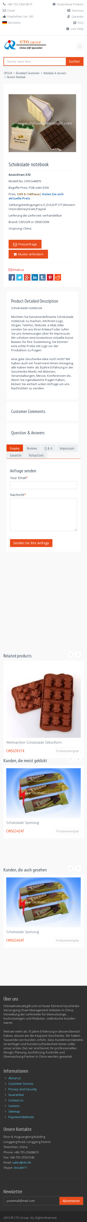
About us (14, 1078)
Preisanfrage (27, 244)
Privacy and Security (22, 1089)
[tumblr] (42, 277)
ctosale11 (20, 1167)
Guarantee (16, 1095)
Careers (14, 1106)
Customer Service (20, 1083)
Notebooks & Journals (54, 73)
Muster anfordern (30, 254)
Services (78, 10)
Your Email (19, 478)
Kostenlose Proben (70, 4)
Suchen (74, 61)
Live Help (77, 29)
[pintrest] (50, 277)
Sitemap (14, 1111)
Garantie (77, 16)
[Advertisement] (43, 599)
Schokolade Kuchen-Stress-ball (30, 845)
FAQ (81, 23)
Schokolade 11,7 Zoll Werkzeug (30, 740)
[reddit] (58, 277)
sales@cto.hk (21, 1162)
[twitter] (19, 277)
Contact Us (15, 1100)
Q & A (48, 448)
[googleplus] (27, 277)
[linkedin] (35, 277)
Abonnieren (71, 1201)
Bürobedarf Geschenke (27, 73)
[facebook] (12, 277)
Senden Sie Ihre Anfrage (31, 543)
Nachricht (18, 495)
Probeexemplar (65, 748)
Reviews (32, 448)
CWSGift (7, 73)
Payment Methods (21, 1117)
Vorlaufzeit (36, 455)
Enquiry (14, 448)
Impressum (67, 448)
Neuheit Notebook (16, 77)
